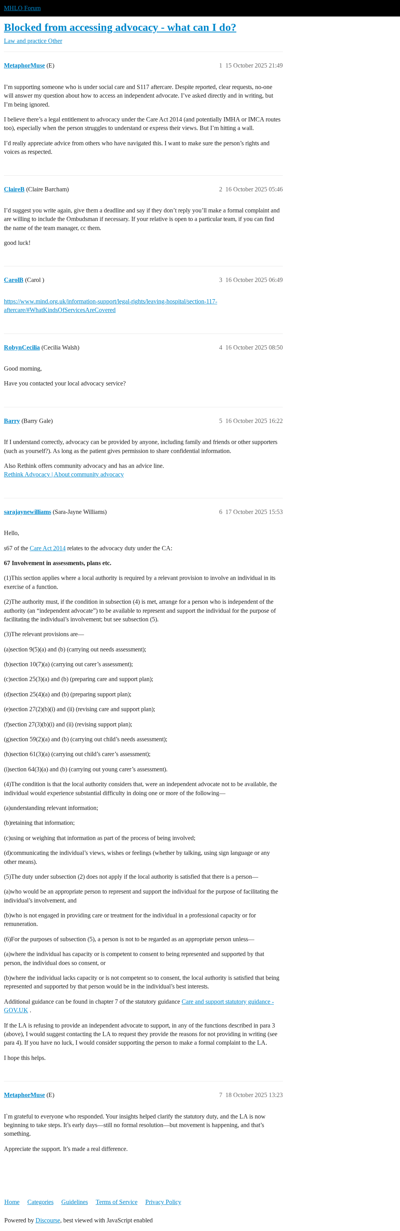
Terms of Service (117, 1202)
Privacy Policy (163, 1202)
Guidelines (74, 1202)
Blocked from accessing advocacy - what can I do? (120, 27)
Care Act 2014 (48, 548)
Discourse (48, 1220)
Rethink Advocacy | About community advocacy (64, 474)
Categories (40, 1202)
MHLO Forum (22, 8)
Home (12, 1202)
